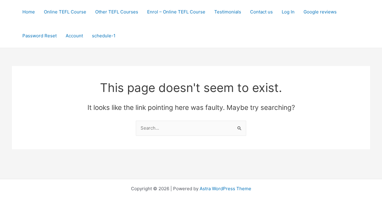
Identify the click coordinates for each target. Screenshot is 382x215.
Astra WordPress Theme (225, 188)
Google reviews (320, 12)
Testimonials (227, 12)
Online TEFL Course (65, 12)
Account (74, 36)
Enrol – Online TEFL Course (176, 12)
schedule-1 (103, 36)
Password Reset (39, 36)
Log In (288, 12)
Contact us (261, 12)
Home (28, 12)
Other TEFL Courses (116, 12)
